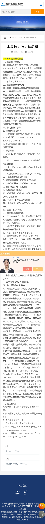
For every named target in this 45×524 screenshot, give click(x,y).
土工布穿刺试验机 (13, 451)
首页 (11, 38)
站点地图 (21, 506)
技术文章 (18, 38)
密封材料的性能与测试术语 (16, 464)
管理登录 (28, 506)
